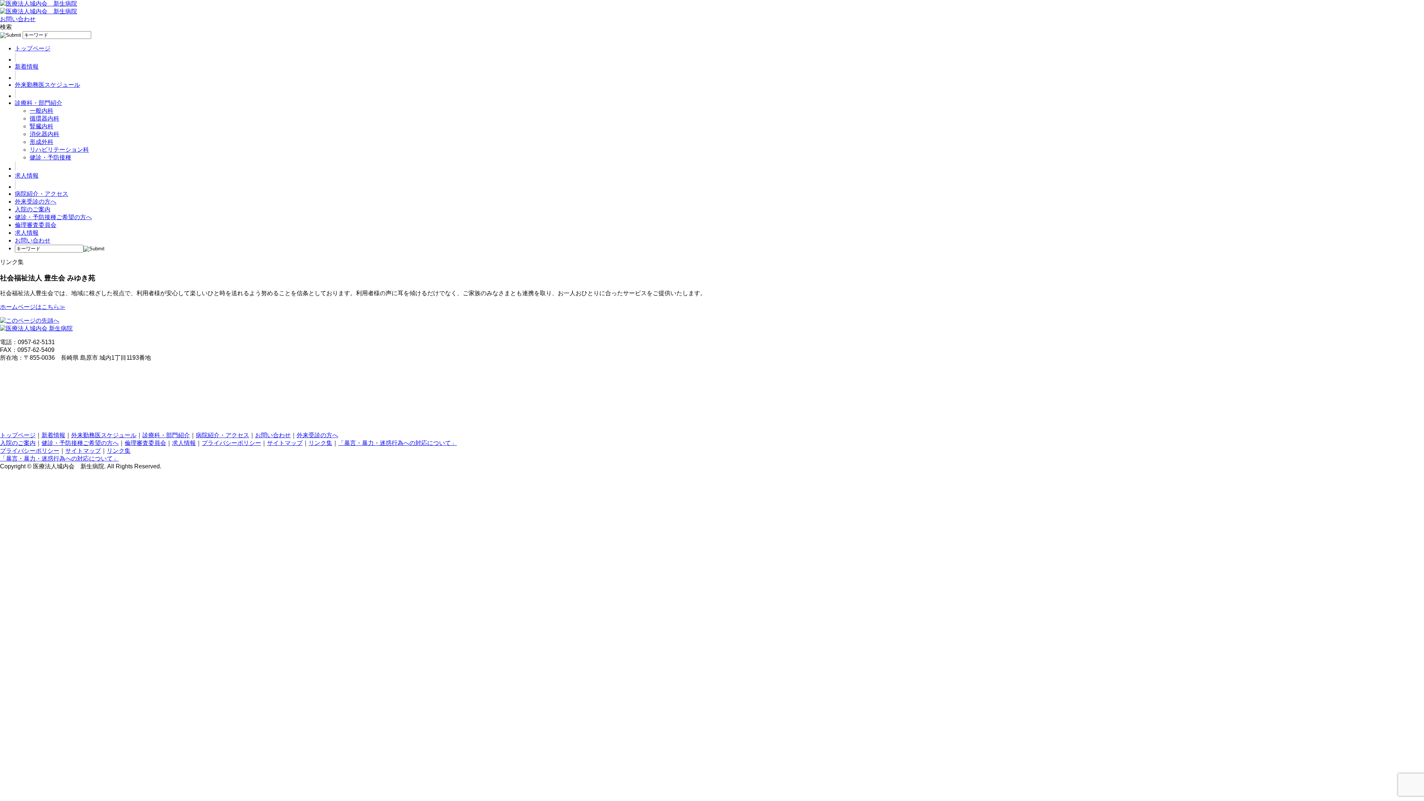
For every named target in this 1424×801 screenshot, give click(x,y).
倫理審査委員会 (35, 225)
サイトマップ (285, 443)
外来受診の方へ (35, 201)
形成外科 (41, 142)
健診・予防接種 (50, 157)
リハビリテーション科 (59, 149)
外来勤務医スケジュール (47, 85)
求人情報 (27, 175)
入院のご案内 (32, 209)
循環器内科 (44, 118)
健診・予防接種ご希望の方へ (53, 217)
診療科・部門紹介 (38, 103)
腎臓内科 (41, 126)
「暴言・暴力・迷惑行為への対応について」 (397, 443)
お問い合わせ (18, 19)
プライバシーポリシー (231, 443)
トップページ (32, 48)
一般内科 (41, 111)
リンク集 (320, 443)
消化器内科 (44, 134)
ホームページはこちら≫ (32, 307)
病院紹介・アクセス (41, 194)
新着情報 (27, 66)
